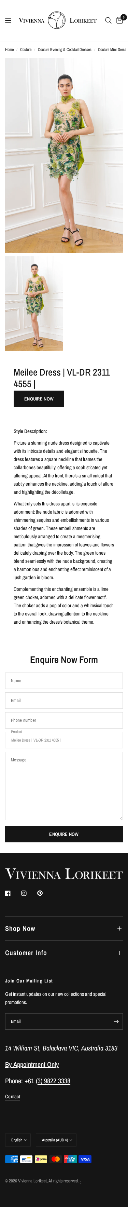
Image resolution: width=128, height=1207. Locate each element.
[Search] (108, 20)
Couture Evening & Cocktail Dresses (64, 49)
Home (9, 49)
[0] (118, 20)
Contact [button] (12, 1096)
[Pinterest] (44, 893)
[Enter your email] (116, 1021)
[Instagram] (28, 893)
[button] (39, 399)
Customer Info (26, 952)
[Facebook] (12, 893)
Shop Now (20, 928)
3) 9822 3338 (54, 1080)
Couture (25, 49)
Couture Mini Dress (112, 49)
